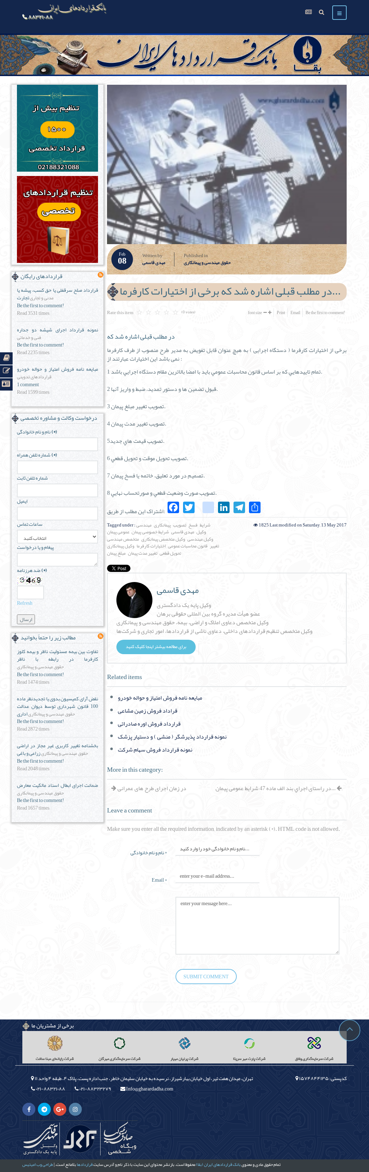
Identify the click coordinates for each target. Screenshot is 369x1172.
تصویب (179, 525)
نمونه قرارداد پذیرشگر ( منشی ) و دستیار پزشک (172, 736)
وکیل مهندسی (200, 539)
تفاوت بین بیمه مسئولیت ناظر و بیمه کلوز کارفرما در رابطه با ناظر (57, 655)
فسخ (192, 525)
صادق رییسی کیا (120, 1139)
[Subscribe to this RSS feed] (100, 275)
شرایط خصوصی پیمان (150, 532)
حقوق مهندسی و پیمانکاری (207, 262)
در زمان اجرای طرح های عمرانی (151, 788)
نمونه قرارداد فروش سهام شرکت (155, 749)
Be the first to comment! (325, 312)
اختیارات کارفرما (151, 546)
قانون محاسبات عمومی (188, 546)
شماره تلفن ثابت (32, 478)
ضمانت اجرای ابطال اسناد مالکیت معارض (57, 785)
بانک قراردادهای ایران (222, 1164)
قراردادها (85, 1164)
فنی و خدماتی (29, 338)
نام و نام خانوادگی (37, 432)
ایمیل (22, 501)
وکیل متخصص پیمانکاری (163, 539)
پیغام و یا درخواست (35, 547)
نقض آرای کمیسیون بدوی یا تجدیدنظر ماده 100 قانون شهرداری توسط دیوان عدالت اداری (57, 706)
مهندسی (144, 525)
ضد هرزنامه (32, 570)
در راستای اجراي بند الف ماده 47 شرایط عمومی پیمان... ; (278, 788)
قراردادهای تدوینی (34, 377)
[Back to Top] (349, 1030)
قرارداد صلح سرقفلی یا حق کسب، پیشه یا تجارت (57, 294)
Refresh (24, 603)
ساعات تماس (30, 524)
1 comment (28, 384)
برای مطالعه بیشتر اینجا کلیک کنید (156, 646)
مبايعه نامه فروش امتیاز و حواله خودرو (160, 697)
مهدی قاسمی (153, 262)
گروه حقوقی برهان (80, 1139)
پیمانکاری (162, 525)
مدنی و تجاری (42, 298)
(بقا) (199, 1164)
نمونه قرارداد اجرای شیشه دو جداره (57, 330)
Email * (159, 879)
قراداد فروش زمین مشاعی (147, 710)
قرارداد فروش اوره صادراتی (149, 723)
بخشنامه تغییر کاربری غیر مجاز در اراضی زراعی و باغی (57, 749)
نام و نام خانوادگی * (148, 851)
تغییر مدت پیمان (142, 553)
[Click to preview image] (227, 164)
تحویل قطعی (170, 553)
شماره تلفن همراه (37, 455)
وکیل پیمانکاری (120, 546)
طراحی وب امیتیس (37, 1164)
